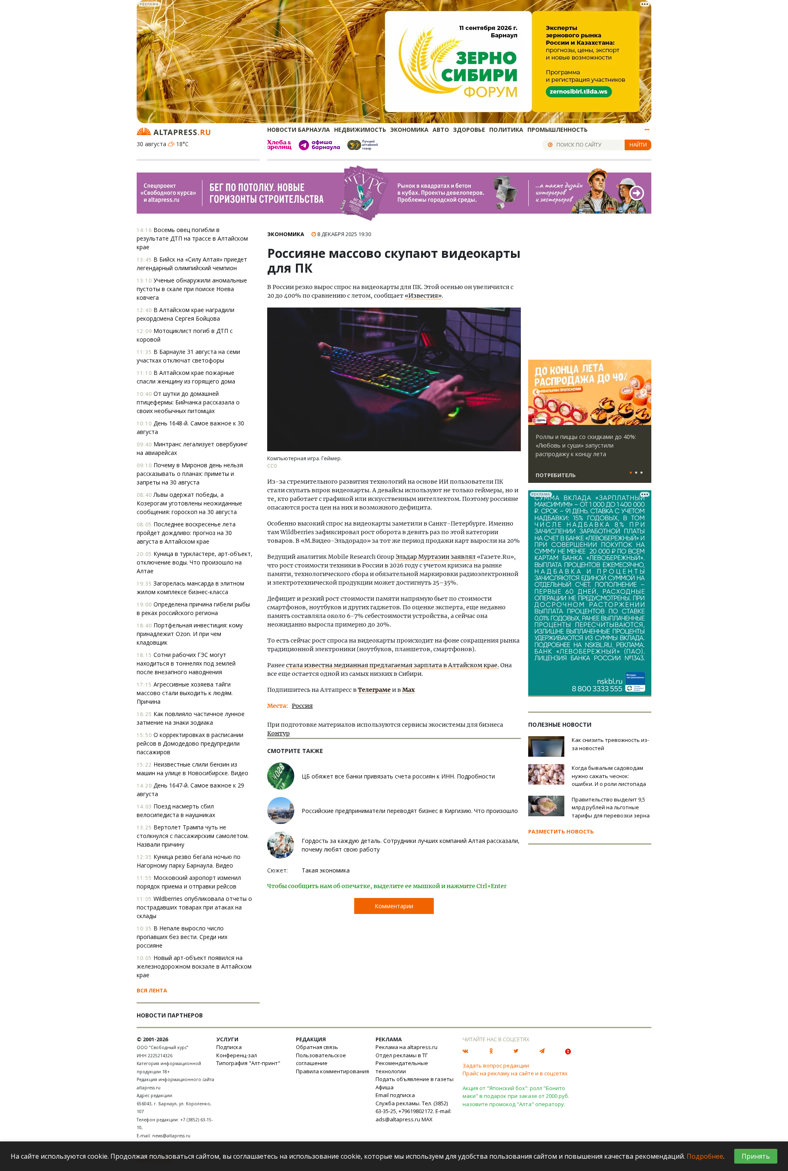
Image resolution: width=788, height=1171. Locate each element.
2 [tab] (636, 473)
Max (408, 689)
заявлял (463, 556)
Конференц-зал (236, 1055)
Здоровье (469, 129)
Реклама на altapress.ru (407, 1047)
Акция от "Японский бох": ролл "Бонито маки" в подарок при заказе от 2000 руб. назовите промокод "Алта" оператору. (516, 1096)
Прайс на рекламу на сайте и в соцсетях (515, 1073)
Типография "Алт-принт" (248, 1063)
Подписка (229, 1047)
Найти (638, 144)
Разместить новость (561, 831)
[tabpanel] (589, 425)
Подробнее (705, 1156)
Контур (278, 733)
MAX (427, 1119)
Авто (441, 129)
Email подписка (395, 1095)
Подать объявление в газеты (415, 1079)
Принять (756, 1156)
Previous (536, 392)
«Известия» (423, 295)
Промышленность (557, 129)
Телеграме (374, 689)
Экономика (409, 129)
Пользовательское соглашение (321, 1059)
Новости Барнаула (298, 129)
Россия (302, 705)
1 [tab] (631, 473)
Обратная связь (317, 1047)
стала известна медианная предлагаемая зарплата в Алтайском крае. (392, 665)
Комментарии (394, 906)
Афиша (385, 1087)
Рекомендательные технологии (402, 1067)
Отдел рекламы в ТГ (402, 1055)
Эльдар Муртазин (422, 556)
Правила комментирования (332, 1071)
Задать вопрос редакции (496, 1065)
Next (643, 392)
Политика (506, 129)
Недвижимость (360, 129)
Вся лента (152, 990)
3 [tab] (641, 473)
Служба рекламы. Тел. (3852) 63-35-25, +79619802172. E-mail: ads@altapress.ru (413, 1111)
